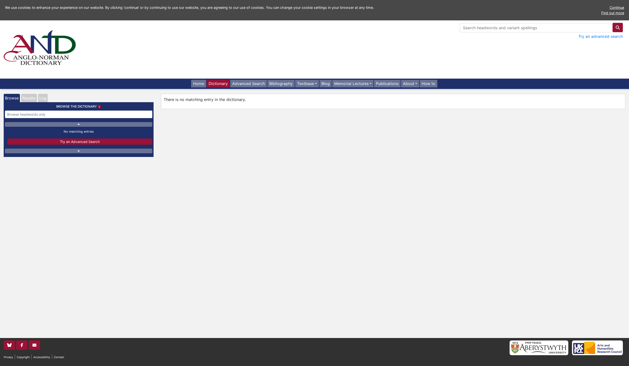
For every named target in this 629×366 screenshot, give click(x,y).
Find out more (612, 13)
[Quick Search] (618, 27)
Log (42, 98)
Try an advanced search (600, 36)
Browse (12, 98)
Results (29, 98)
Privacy (8, 357)
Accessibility (41, 357)
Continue (617, 7)
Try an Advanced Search (80, 142)
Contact (59, 357)
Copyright (23, 357)
